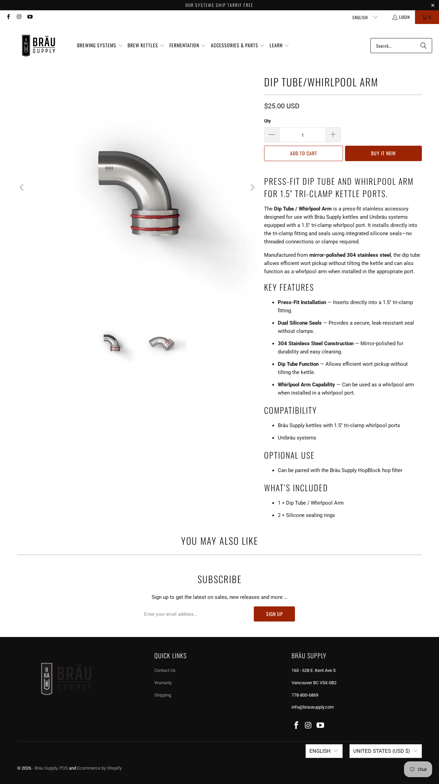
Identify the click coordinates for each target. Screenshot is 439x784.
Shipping (162, 695)
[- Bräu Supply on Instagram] (19, 17)
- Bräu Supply (44, 768)
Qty (267, 120)
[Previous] (22, 187)
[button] (100, 45)
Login (404, 17)
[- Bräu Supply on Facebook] (8, 17)
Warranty (163, 682)
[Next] (252, 187)
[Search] (423, 45)
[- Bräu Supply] (38, 45)
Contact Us (165, 670)
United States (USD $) (381, 751)
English (361, 17)
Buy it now (383, 153)
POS (63, 768)
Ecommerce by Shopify (99, 768)
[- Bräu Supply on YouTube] (30, 17)
